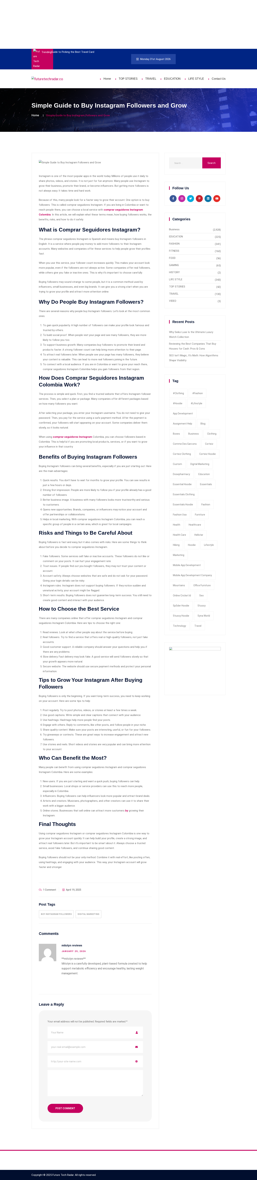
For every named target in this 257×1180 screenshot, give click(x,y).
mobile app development (187, 565)
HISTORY (174, 272)
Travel (197, 625)
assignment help (182, 423)
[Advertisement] (105, 24)
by (126, 810)
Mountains (179, 585)
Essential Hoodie (182, 484)
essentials (206, 484)
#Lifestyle (196, 403)
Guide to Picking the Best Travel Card (72, 52)
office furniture (202, 585)
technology (179, 625)
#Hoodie (177, 403)
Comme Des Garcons (185, 443)
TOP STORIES (128, 78)
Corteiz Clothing (182, 454)
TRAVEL (150, 78)
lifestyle (209, 545)
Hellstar (198, 534)
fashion (205, 504)
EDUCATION (172, 78)
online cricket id (182, 595)
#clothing (178, 393)
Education (204, 474)
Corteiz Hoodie (207, 454)
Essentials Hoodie (183, 504)
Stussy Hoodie (181, 615)
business (193, 433)
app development (183, 413)
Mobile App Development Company (192, 575)
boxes (176, 433)
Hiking (176, 545)
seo (201, 595)
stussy (202, 605)
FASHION (174, 243)
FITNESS (174, 250)
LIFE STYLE (196, 78)
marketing (178, 555)
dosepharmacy (181, 474)
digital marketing (88, 914)
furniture (200, 514)
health (176, 524)
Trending (46, 52)
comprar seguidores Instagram (72, 436)
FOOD (172, 258)
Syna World (204, 615)
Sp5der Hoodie (181, 605)
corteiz (209, 443)
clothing (211, 433)
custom (177, 464)
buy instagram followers (56, 914)
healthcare (195, 524)
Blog (203, 423)
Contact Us (219, 78)
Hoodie (192, 545)
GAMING (174, 265)
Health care (179, 534)
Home (107, 78)
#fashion (197, 393)
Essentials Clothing (184, 494)
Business (174, 229)
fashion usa (180, 514)
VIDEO (172, 300)
